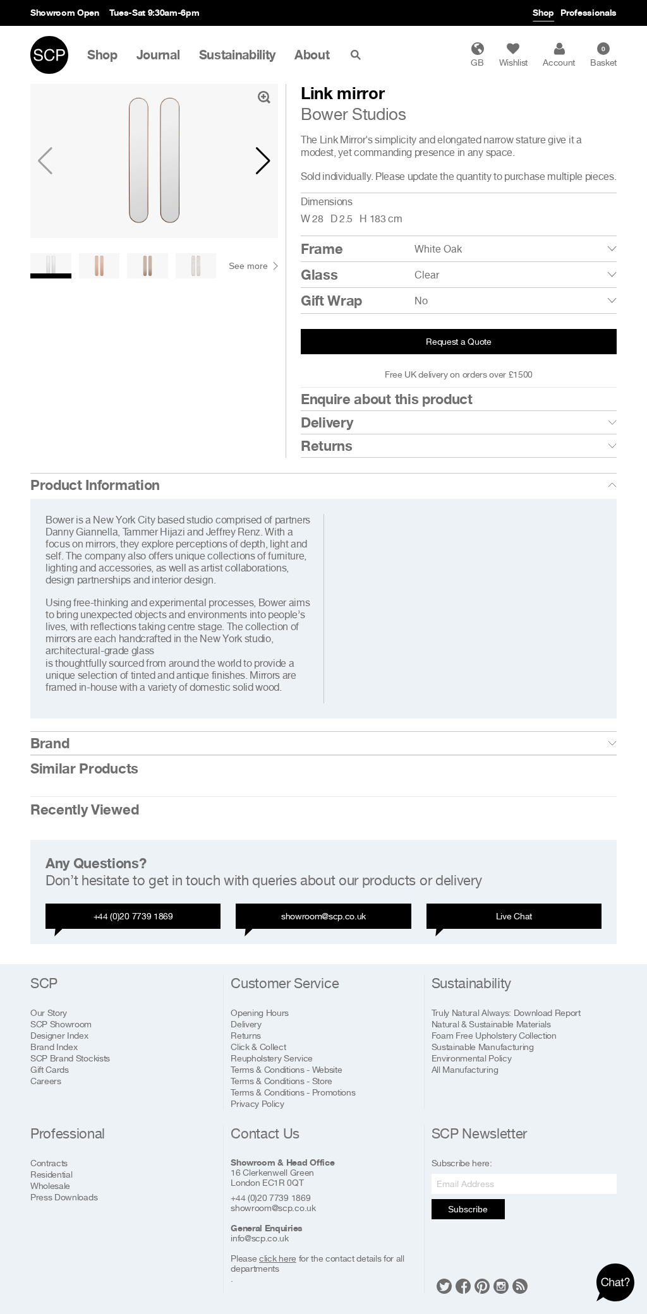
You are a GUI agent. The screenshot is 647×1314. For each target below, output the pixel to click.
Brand (49, 743)
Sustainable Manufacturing (483, 1046)
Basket (603, 56)
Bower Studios (353, 114)
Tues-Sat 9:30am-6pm (154, 12)
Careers (45, 1080)
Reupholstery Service (272, 1058)
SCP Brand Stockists (70, 1058)
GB (477, 62)
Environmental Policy (472, 1058)
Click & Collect (258, 1046)
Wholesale (50, 1185)
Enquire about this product (387, 399)
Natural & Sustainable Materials (491, 1023)
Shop (543, 12)
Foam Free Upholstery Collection (494, 1035)
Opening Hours (260, 1012)
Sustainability (237, 55)
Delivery (327, 422)
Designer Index (59, 1035)
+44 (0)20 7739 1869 (133, 916)
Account (559, 62)
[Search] (358, 55)
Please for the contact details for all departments (317, 1263)
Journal (158, 55)
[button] (263, 161)
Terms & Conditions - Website (286, 1069)
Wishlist (513, 62)
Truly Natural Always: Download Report (506, 1012)
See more (248, 266)
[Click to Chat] (615, 1282)
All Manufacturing (465, 1069)
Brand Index (53, 1046)
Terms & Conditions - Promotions (293, 1092)
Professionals (588, 12)
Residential (51, 1174)
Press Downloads (63, 1197)
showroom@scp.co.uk (323, 916)
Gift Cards (49, 1069)
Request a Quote (458, 341)
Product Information (95, 485)
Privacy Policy (257, 1103)
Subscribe (468, 1209)
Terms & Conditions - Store (281, 1080)
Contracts (49, 1162)
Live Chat (514, 916)
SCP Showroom (61, 1023)
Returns (327, 446)
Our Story (48, 1012)
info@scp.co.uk (260, 1238)
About (311, 55)
